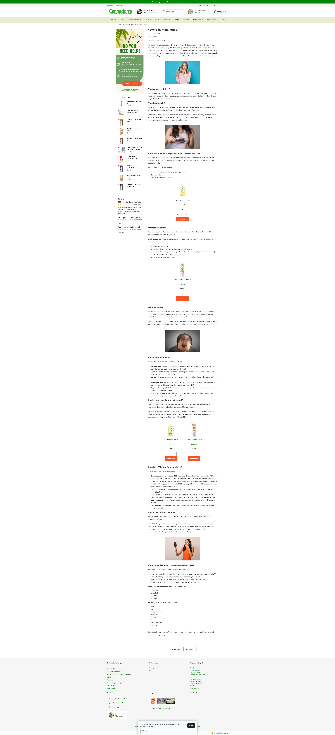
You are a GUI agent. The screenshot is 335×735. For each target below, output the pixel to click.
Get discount (180, 377)
